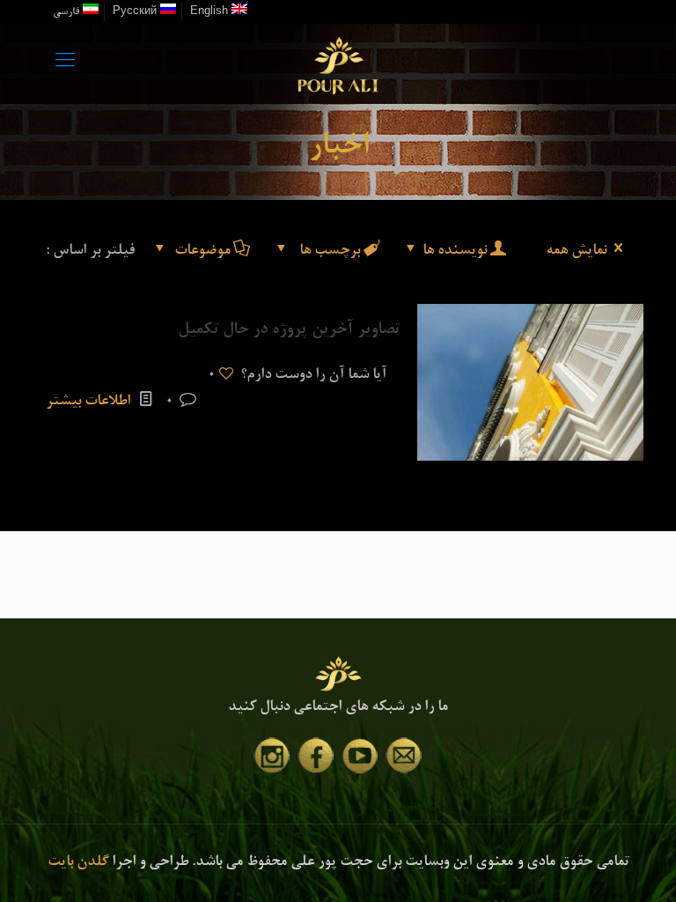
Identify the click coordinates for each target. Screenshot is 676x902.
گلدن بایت (78, 862)
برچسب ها (328, 251)
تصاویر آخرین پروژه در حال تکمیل (289, 330)
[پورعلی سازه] (338, 63)
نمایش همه (576, 251)
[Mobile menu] (65, 63)
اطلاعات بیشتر (88, 402)
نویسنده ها (454, 251)
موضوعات (202, 251)
